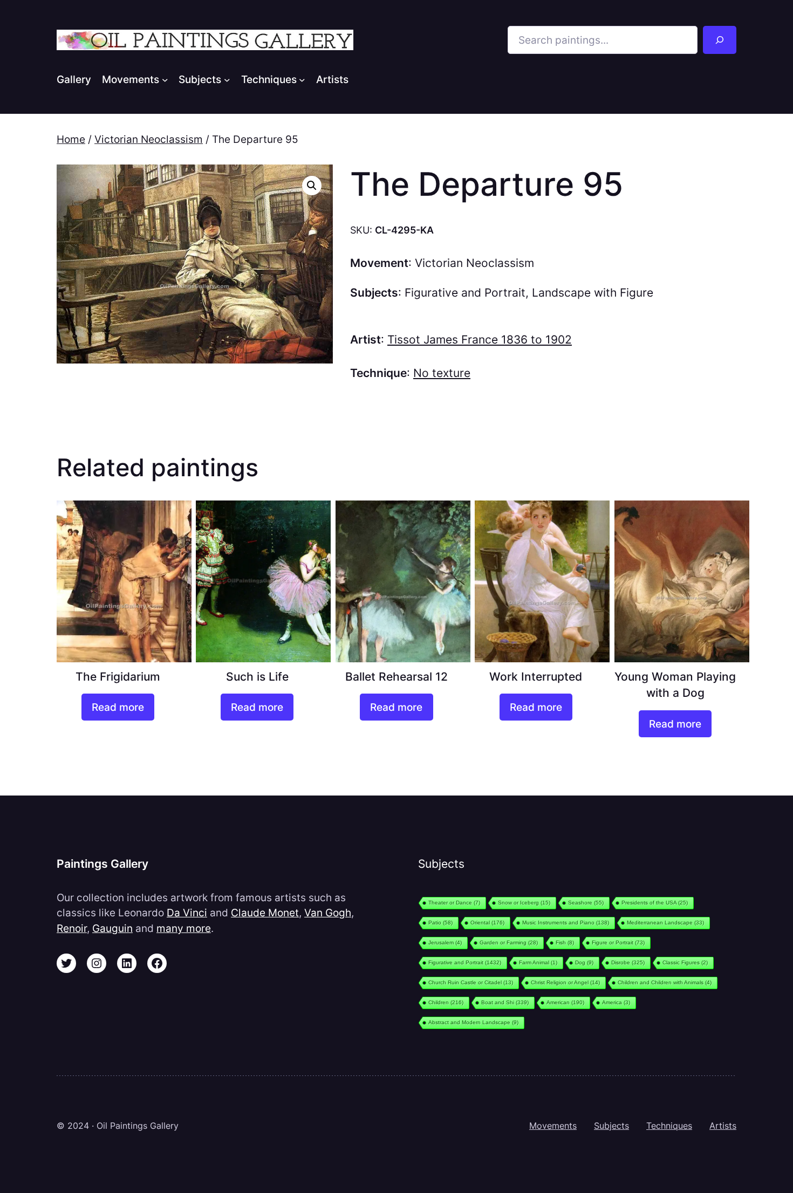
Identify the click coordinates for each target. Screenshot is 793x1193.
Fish (565, 942)
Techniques (669, 1125)
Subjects (611, 1125)
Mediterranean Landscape (665, 922)
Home (71, 139)
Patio (440, 922)
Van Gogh (327, 912)
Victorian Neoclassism (148, 139)
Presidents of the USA (654, 903)
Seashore (586, 903)
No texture (441, 373)
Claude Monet (265, 912)
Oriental (487, 922)
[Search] (719, 40)
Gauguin (112, 928)
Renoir (72, 928)
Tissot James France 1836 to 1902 (479, 339)
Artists (722, 1125)
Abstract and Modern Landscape (473, 1022)
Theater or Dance (454, 903)
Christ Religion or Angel (565, 982)
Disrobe (628, 962)
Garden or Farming (509, 942)
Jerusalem (445, 942)
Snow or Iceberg (524, 903)
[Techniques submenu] (302, 79)
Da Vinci (187, 912)
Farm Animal (538, 962)
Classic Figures (685, 962)
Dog (584, 962)
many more (183, 928)
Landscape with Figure (592, 292)
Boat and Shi (505, 1002)
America (616, 1002)
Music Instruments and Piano (565, 922)
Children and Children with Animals (665, 982)
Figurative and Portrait (465, 292)
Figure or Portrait (618, 942)
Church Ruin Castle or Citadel (470, 982)
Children (445, 1002)
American (565, 1002)
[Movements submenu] (165, 79)
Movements (553, 1125)
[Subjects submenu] (227, 79)
